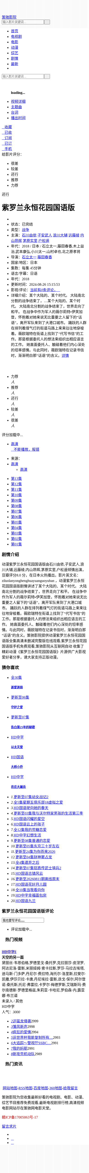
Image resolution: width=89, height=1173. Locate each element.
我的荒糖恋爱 (30, 830)
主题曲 (16, 107)
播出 (18, 118)
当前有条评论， (45, 290)
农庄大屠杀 (18, 787)
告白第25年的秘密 (23, 727)
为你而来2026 (35, 852)
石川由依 (29, 235)
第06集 (16, 517)
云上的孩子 (29, 824)
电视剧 (16, 37)
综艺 (14, 53)
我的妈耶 (19, 1048)
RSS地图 (25, 1088)
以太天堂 (17, 747)
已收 (7, 132)
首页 (14, 31)
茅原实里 (30, 241)
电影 (14, 42)
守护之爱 (17, 707)
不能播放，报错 (25, 449)
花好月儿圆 (31, 884)
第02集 (16, 539)
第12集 (16, 484)
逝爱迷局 (17, 687)
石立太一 (29, 257)
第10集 (16, 495)
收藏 (7, 127)
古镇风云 (29, 873)
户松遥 (43, 241)
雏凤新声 (19, 1027)
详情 (65, 356)
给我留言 (70, 1088)
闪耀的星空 (29, 819)
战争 (25, 230)
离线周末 (37, 879)
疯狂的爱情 (21, 1032)
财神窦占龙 (34, 857)
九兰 (26, 901)
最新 (14, 64)
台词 (14, 112)
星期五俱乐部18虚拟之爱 (38, 802)
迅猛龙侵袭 (21, 1021)
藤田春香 (44, 257)
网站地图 (10, 1088)
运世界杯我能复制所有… (32, 1037)
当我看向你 (30, 890)
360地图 (55, 1088)
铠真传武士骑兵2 (38, 868)
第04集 (16, 528)
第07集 (16, 511)
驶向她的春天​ (31, 808)
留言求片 (9, 1126)
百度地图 (41, 1088)
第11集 (16, 489)
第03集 (16, 533)
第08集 (16, 506)
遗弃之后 (27, 862)
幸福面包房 (31, 895)
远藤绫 (73, 235)
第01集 (16, 544)
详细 (18, 101)
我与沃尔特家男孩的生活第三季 (48, 813)
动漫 (14, 47)
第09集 (16, 500)
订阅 (7, 138)
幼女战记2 (31, 797)
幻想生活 (27, 835)
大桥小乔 (17, 767)
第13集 (16, 479)
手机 (7, 149)
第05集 (16, 522)
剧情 (14, 58)
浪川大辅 (60, 235)
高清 (14, 444)
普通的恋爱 (32, 841)
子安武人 (44, 235)
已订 (7, 143)
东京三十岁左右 (37, 846)
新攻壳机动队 (23, 1054)
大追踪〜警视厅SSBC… (31, 1043)
